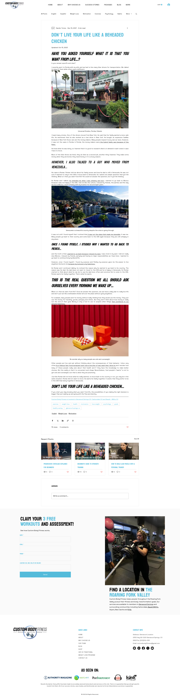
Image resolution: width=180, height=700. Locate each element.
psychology (107, 404)
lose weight (96, 404)
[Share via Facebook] (52, 421)
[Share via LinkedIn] (63, 421)
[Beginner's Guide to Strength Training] (90, 451)
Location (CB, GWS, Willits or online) (30, 563)
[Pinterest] (138, 648)
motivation (84, 404)
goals (116, 404)
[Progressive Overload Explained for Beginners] (56, 451)
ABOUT (80, 637)
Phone (21, 554)
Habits (119, 14)
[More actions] (127, 28)
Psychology (109, 14)
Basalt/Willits (153, 607)
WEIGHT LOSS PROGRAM (86, 655)
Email (21, 544)
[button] (159, 4)
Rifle (129, 610)
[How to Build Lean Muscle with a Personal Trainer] (124, 451)
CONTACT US (82, 658)
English (53, 14)
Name (21, 535)
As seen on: (90, 670)
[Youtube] (152, 648)
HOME (80, 634)
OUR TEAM (82, 643)
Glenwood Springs (146, 604)
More (128, 14)
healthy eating (57, 408)
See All (136, 439)
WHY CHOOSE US (84, 640)
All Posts (44, 14)
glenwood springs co (73, 408)
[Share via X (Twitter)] (58, 421)
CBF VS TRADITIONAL (85, 652)
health (75, 404)
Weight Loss (74, 14)
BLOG (80, 646)
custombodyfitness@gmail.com (148, 643)
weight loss (66, 404)
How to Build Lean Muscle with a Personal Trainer (123, 465)
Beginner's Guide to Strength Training (88, 465)
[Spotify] (134, 648)
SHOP (80, 649)
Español (63, 14)
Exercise (98, 14)
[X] (147, 648)
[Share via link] (68, 421)
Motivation (87, 14)
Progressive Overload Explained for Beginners (55, 465)
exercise (55, 404)
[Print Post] (73, 421)
